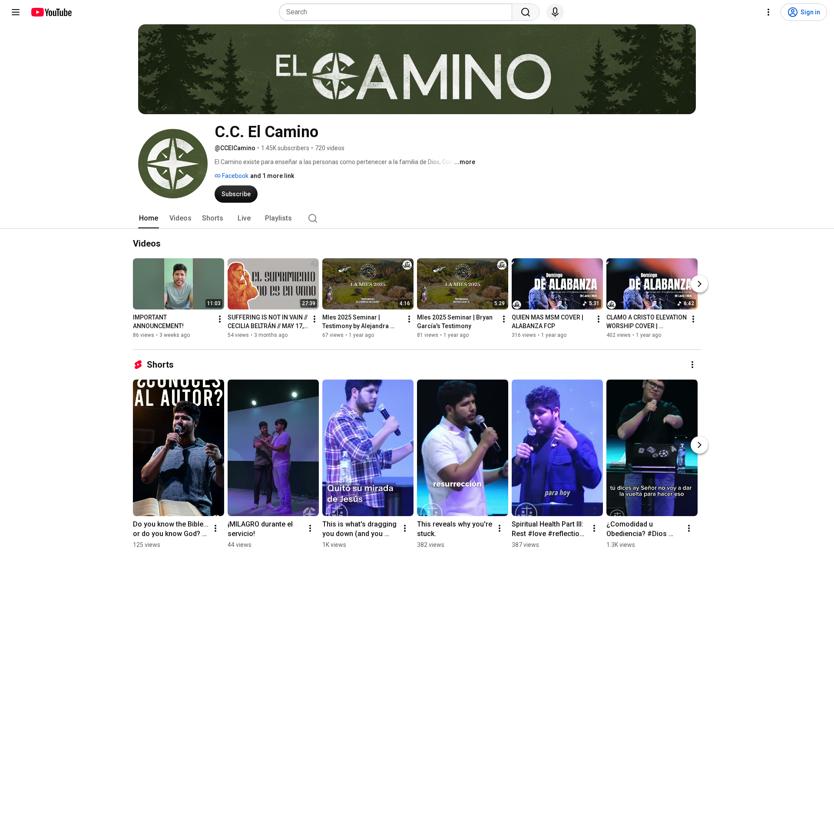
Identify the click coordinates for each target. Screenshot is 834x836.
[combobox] (398, 12)
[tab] (148, 218)
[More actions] (219, 319)
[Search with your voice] (555, 12)
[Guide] (15, 12)
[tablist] (417, 218)
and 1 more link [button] (272, 175)
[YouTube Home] (51, 12)
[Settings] (768, 12)
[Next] (699, 284)
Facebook (234, 175)
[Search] (525, 12)
